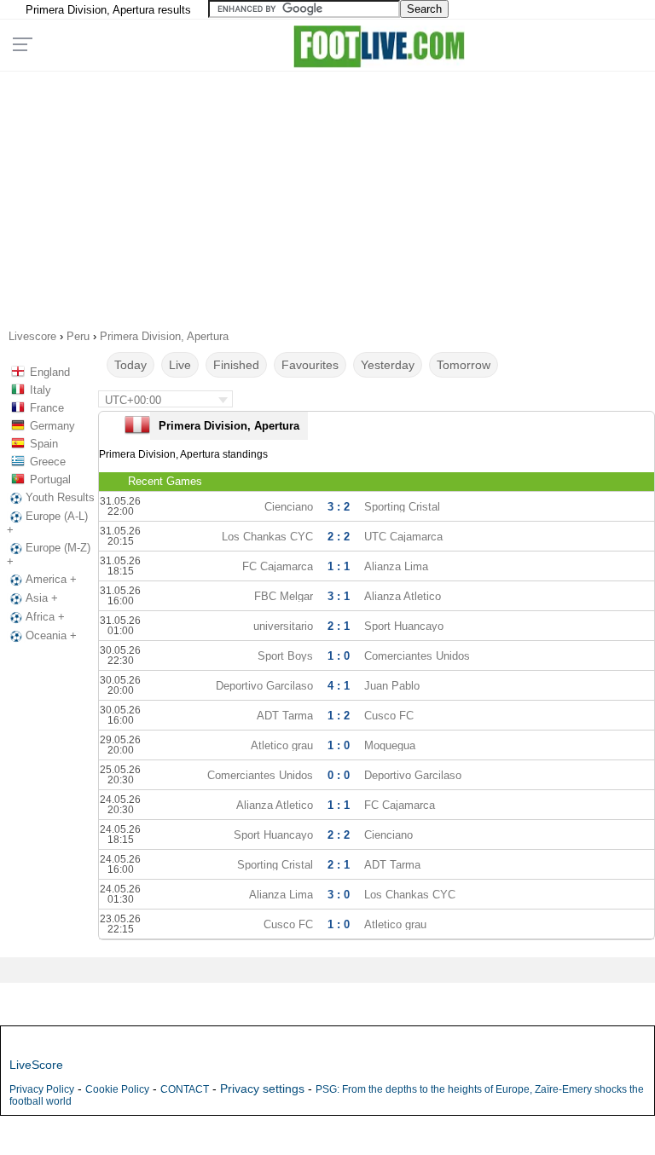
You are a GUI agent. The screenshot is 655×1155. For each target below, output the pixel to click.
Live (180, 365)
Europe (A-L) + (47, 523)
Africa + (45, 616)
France (47, 407)
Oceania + (51, 635)
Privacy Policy (41, 1089)
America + (51, 579)
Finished (236, 365)
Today (130, 365)
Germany (52, 425)
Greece (48, 461)
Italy (40, 390)
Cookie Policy (117, 1089)
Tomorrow (463, 365)
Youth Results (60, 497)
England (50, 372)
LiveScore (36, 1064)
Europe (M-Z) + (48, 554)
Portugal (50, 479)
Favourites (310, 365)
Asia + (42, 598)
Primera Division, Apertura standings (183, 454)
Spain (44, 443)
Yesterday (387, 365)
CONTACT (184, 1089)
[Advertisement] (328, 194)
